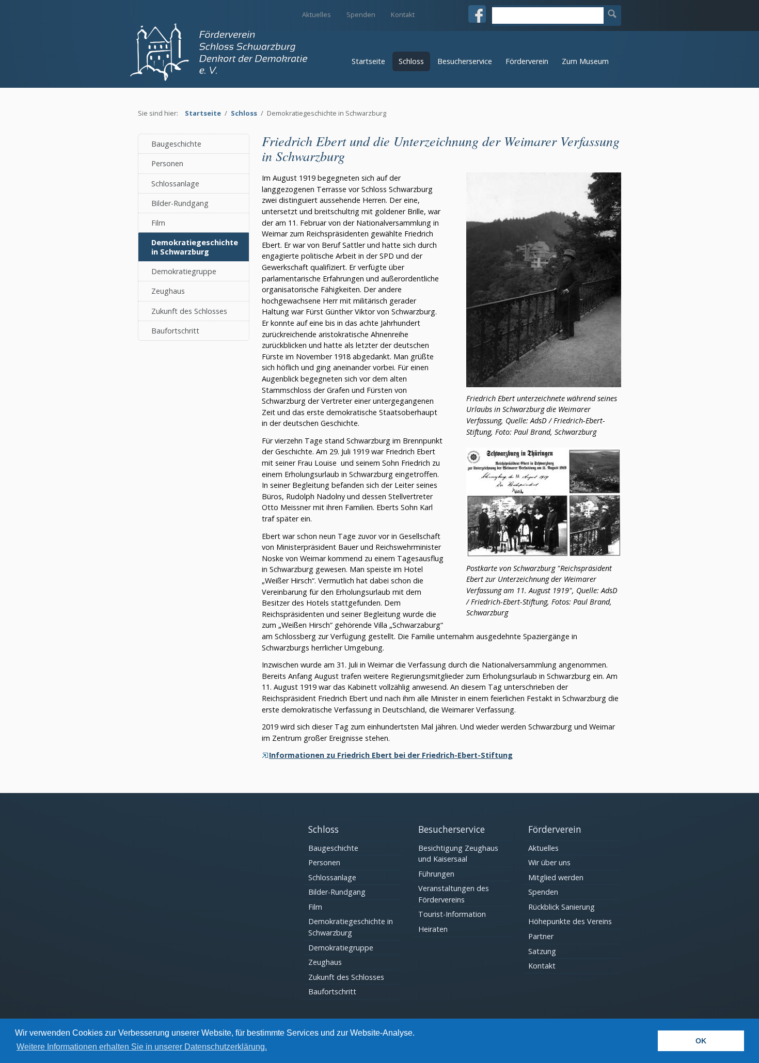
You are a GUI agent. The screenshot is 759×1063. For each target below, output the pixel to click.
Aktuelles (316, 14)
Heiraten (433, 929)
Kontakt (403, 14)
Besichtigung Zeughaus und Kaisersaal (458, 853)
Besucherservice (464, 61)
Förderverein (526, 61)
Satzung (542, 951)
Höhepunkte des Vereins (570, 921)
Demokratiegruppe (183, 271)
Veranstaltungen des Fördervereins (453, 894)
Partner (541, 936)
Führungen (436, 874)
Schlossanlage (175, 183)
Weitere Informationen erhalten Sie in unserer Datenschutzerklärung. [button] (142, 1046)
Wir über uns (549, 862)
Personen (167, 163)
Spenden (360, 14)
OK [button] (700, 1041)
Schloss (411, 61)
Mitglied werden (555, 877)
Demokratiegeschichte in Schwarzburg (194, 246)
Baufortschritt (175, 331)
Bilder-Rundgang (180, 203)
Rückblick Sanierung (561, 907)
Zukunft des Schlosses (189, 311)
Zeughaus (168, 291)
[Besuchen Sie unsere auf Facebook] (477, 14)
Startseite (368, 61)
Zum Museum (585, 61)
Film (158, 223)
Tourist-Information (452, 914)
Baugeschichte (176, 144)
